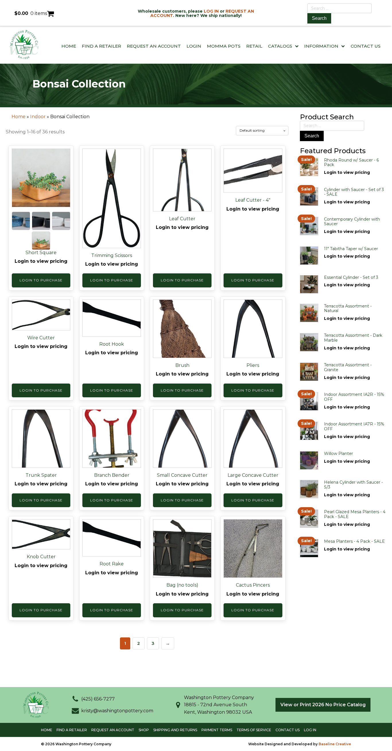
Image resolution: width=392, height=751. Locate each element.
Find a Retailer (101, 46)
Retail (254, 46)
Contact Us (366, 46)
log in (310, 730)
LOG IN (211, 11)
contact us (287, 730)
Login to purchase (41, 280)
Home (68, 46)
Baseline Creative (335, 744)
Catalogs (280, 46)
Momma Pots (223, 46)
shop (144, 730)
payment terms (216, 730)
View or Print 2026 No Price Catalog (323, 704)
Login (194, 46)
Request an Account (154, 46)
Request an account (112, 730)
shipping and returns (175, 730)
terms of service (253, 730)
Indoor (38, 116)
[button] (93, 699)
